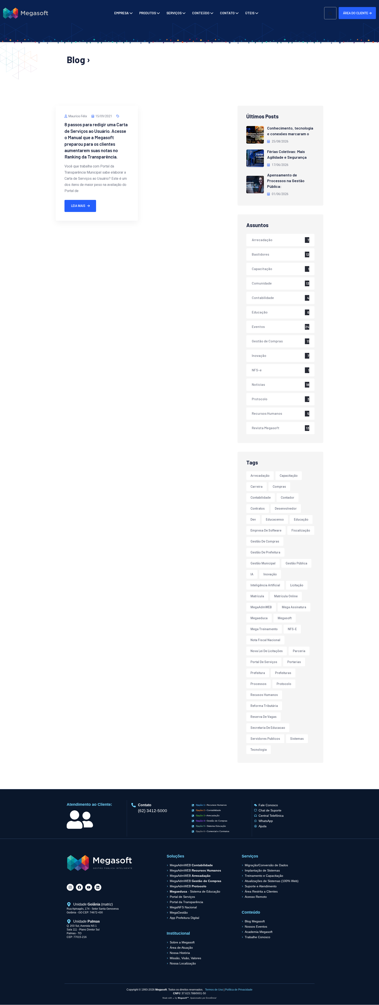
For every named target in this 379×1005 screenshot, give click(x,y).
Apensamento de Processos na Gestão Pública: (285, 181)
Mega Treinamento (264, 629)
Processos (258, 684)
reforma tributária (264, 706)
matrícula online (286, 596)
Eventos (258, 326)
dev (253, 519)
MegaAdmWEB (261, 607)
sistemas (297, 738)
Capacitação (262, 269)
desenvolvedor (286, 508)
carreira (256, 486)
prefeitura (257, 673)
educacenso (275, 519)
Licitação (296, 585)
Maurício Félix (77, 116)
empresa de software (265, 530)
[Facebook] (79, 887)
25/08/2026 (279, 141)
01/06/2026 (279, 194)
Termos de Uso (214, 989)
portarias (294, 662)
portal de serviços (263, 662)
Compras (279, 486)
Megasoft (284, 618)
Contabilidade (263, 297)
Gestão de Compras (267, 341)
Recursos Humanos (267, 413)
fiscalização (300, 530)
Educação (260, 312)
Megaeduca (259, 618)
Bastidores (260, 254)
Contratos (257, 508)
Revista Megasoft (265, 428)
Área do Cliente (355, 13)
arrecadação (260, 475)
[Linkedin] (97, 887)
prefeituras (283, 673)
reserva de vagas (263, 717)
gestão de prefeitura (265, 552)
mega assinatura (294, 607)
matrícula (257, 596)
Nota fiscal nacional (265, 640)
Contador (287, 497)
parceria (299, 651)
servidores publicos (265, 738)
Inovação (259, 355)
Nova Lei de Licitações (266, 651)
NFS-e (257, 370)
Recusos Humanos (264, 695)
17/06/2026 (279, 165)
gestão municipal (262, 563)
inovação (270, 574)
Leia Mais (78, 206)
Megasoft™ (183, 998)
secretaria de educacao (267, 727)
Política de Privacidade (238, 989)
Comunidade (262, 283)
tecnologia (258, 749)
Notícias (258, 384)
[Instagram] (70, 887)
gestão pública (296, 563)
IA (251, 574)
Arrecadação (262, 240)
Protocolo (259, 399)
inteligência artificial (265, 585)
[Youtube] (88, 887)
